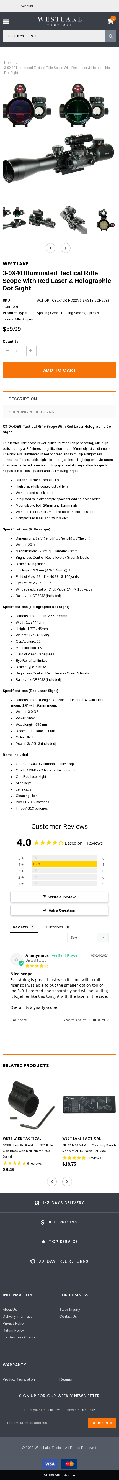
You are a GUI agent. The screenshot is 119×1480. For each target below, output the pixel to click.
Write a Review (62, 896)
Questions (54, 926)
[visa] (50, 1465)
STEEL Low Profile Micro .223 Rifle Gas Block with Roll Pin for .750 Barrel (28, 1151)
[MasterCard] (69, 1465)
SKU (6, 300)
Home (9, 63)
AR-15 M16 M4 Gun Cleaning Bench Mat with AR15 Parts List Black (89, 1148)
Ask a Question (62, 910)
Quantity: (11, 341)
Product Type (15, 313)
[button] (96, 1019)
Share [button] (22, 1019)
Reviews (20, 926)
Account (27, 6)
